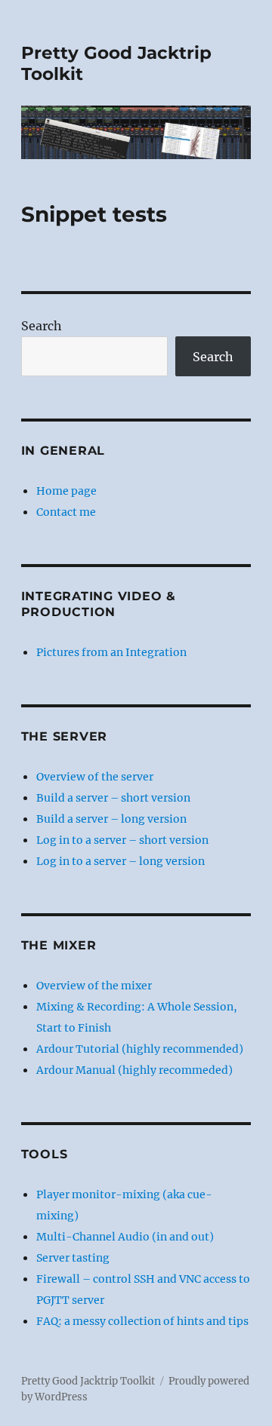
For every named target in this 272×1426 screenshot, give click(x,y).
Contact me (66, 512)
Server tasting (73, 1258)
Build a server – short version (113, 798)
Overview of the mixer (94, 985)
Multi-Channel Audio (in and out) (125, 1237)
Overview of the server (94, 777)
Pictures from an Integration (111, 652)
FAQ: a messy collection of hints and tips (142, 1321)
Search (41, 325)
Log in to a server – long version (120, 861)
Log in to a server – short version (122, 840)
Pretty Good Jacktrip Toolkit (88, 1381)
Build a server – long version (111, 819)
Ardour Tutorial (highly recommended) (139, 1049)
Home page (66, 491)
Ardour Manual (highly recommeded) (134, 1070)
